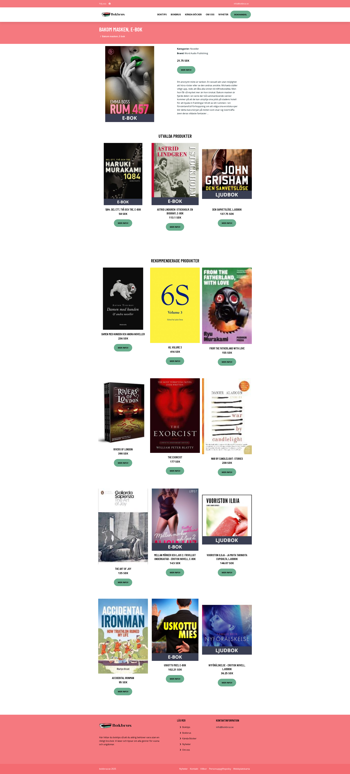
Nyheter (223, 14)
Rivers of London (123, 449)
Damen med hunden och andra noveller (123, 334)
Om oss (186, 749)
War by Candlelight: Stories (227, 458)
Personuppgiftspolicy (220, 768)
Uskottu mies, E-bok (175, 665)
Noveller (194, 48)
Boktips (162, 14)
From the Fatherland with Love (227, 348)
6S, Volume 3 (175, 347)
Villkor (203, 768)
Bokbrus (176, 14)
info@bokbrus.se (241, 3)
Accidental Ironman (123, 678)
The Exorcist (175, 457)
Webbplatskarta (241, 768)
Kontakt (194, 768)
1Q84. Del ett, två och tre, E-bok (123, 209)
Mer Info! (186, 69)
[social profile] (110, 3)
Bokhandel (240, 14)
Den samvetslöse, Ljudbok (227, 209)
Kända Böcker (193, 14)
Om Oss (210, 14)
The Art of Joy (123, 568)
